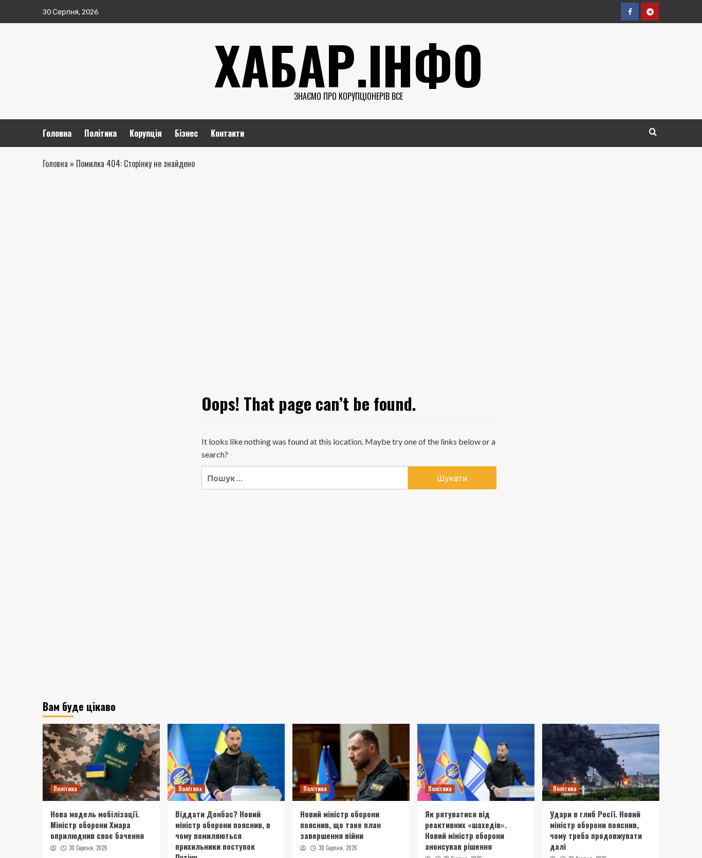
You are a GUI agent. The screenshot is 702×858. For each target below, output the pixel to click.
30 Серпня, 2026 (88, 848)
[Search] (652, 132)
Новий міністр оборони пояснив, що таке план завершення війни (340, 824)
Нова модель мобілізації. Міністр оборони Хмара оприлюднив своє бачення (97, 824)
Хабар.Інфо (348, 64)
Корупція (146, 133)
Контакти (227, 133)
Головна (57, 133)
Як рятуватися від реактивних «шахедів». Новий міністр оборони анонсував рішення (466, 830)
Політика (100, 133)
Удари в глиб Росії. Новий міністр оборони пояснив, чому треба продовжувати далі (596, 830)
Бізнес (186, 133)
